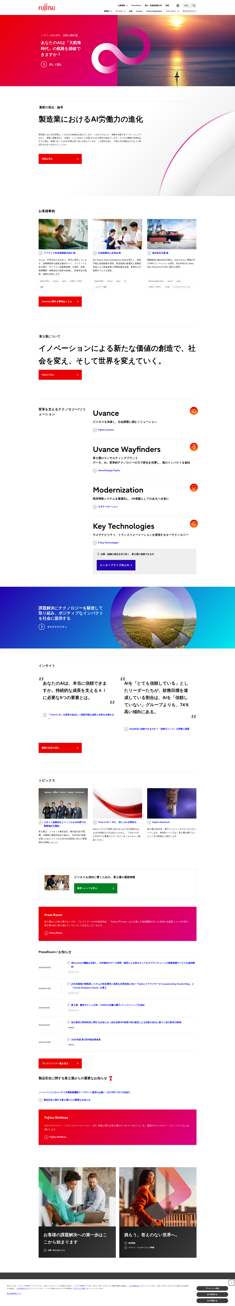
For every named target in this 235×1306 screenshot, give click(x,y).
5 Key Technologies (108, 542)
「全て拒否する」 (22, 1288)
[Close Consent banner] (231, 1282)
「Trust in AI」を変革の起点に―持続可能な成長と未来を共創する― (81, 716)
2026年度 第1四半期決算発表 (86, 1039)
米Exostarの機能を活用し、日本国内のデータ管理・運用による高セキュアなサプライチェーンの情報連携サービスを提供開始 (133, 965)
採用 (167, 5)
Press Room (136, 5)
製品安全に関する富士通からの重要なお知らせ (67, 1100)
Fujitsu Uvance (106, 430)
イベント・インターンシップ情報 (141, 1247)
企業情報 (121, 5)
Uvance (139, 11)
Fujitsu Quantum (161, 822)
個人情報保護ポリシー (14, 1293)
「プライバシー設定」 (79, 1288)
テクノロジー (171, 11)
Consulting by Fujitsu (109, 470)
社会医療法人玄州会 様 (109, 253)
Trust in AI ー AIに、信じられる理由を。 (118, 822)
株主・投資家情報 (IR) (153, 5)
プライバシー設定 (212, 1288)
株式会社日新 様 (160, 253)
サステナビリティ (190, 11)
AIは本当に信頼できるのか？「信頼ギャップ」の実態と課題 (159, 729)
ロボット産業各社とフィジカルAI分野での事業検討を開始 (65, 824)
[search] (194, 5)
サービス (119, 11)
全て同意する (212, 1301)
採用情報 (131, 1243)
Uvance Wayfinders (154, 11)
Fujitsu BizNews (58, 1137)
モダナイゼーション (108, 506)
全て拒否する (212, 1294)
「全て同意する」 (135, 1286)
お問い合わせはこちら (56, 1250)
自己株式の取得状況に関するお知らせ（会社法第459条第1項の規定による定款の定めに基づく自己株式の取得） (127, 1022)
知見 (130, 11)
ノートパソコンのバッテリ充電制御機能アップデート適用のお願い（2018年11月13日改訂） (85, 1092)
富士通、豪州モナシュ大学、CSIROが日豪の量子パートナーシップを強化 (108, 1005)
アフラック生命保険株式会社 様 (59, 253)
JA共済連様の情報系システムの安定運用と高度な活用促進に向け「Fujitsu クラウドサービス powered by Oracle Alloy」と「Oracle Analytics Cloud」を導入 (132, 986)
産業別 (106, 11)
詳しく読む (55, 64)
